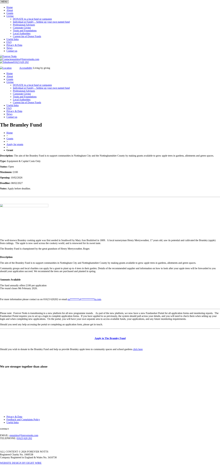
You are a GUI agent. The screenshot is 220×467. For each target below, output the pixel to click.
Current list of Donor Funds (27, 36)
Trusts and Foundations (25, 30)
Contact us (11, 50)
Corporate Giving (22, 27)
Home (9, 7)
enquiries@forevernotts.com (24, 59)
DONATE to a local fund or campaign (32, 19)
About (9, 10)
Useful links (12, 39)
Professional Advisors (24, 24)
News (9, 48)
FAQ (9, 42)
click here (138, 349)
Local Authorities (21, 33)
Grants (9, 13)
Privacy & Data (14, 45)
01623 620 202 (21, 62)
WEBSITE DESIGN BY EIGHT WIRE (21, 463)
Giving (10, 16)
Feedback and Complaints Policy (23, 419)
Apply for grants (14, 144)
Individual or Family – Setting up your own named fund (41, 21)
